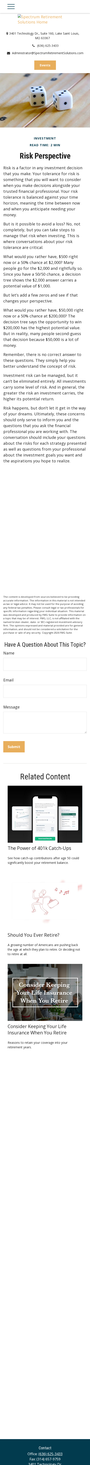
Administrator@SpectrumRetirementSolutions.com (47, 53)
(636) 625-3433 (48, 46)
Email (8, 680)
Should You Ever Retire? (33, 935)
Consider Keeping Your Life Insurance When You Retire (37, 1029)
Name (8, 653)
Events (45, 65)
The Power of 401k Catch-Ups (39, 848)
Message (11, 707)
